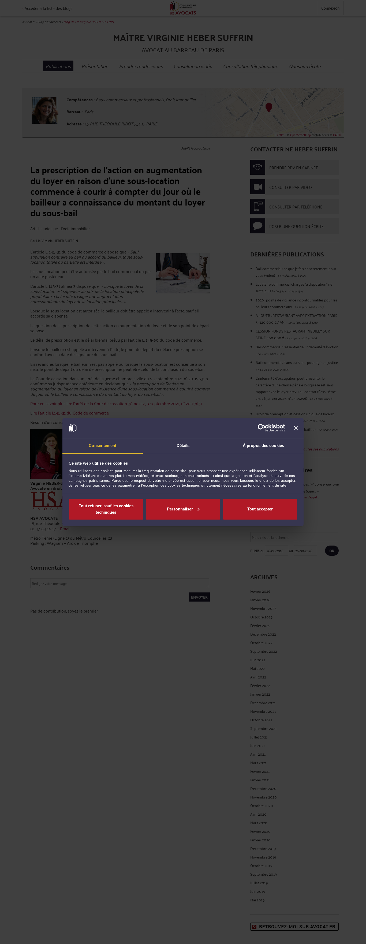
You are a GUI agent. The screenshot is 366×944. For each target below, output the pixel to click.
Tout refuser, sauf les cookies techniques (106, 508)
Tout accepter (260, 509)
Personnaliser (180, 509)
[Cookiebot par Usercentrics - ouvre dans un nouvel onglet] (261, 428)
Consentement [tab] (102, 445)
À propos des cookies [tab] (263, 445)
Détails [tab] (183, 445)
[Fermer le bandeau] (296, 428)
